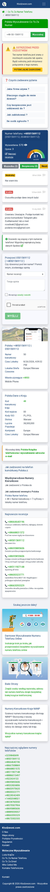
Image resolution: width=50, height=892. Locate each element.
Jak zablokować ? (17, 115)
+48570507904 (12, 805)
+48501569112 (16, 540)
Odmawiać (20, 882)
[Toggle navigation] (44, 4)
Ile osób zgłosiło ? (18, 121)
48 (24, 401)
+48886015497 (12, 775)
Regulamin (7, 842)
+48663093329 (16, 585)
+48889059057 (12, 812)
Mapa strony (8, 835)
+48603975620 (12, 788)
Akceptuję (19, 295)
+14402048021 (12, 798)
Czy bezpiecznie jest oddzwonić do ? (19, 107)
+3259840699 (12, 755)
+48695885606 (16, 548)
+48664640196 (16, 521)
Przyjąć (37, 882)
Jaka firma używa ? (18, 89)
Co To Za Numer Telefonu (20, 12)
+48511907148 (16, 566)
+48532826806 (12, 785)
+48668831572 (16, 532)
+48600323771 (16, 574)
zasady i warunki (24, 295)
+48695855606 (16, 556)
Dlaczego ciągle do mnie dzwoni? (21, 97)
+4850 (26, 377)
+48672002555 (12, 818)
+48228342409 (12, 795)
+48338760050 (12, 802)
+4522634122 (12, 778)
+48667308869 (12, 765)
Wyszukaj (37, 34)
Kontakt (5, 845)
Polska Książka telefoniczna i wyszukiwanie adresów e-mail (25, 453)
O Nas (5, 832)
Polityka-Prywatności (12, 838)
